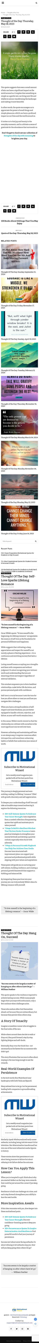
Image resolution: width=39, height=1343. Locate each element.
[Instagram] (22, 1328)
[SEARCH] (35, 541)
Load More (19, 1293)
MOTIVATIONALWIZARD (19, 1315)
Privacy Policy (27, 1341)
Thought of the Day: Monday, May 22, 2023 (18, 502)
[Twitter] (16, 1328)
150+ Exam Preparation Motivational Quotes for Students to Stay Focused (17, 554)
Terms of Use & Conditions (13, 1341)
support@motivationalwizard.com (19, 1323)
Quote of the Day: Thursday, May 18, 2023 (19, 233)
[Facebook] (11, 1328)
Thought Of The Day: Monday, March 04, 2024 (19, 438)
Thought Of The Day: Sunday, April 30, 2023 (18, 339)
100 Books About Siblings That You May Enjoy (19, 222)
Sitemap (24, 1317)
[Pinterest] (28, 1328)
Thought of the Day (6, 18)
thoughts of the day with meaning (18, 136)
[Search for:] (19, 541)
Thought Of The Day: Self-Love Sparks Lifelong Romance (18, 580)
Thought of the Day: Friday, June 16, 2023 (17, 534)
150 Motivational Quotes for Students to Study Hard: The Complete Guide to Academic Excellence (19, 570)
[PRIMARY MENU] (3, 3)
